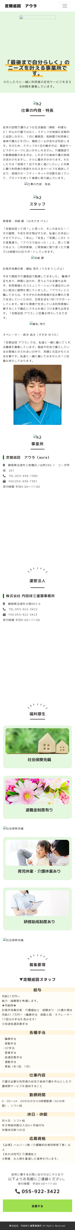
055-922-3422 (40, 1191)
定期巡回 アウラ (21, 5)
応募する (37, 1206)
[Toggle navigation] (64, 6)
